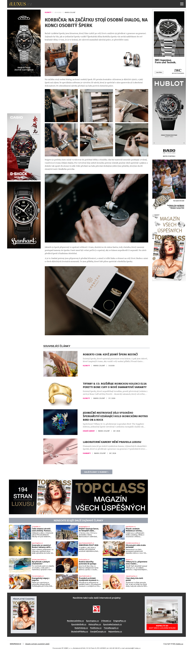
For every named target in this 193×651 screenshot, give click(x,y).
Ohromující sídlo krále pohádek (136, 546)
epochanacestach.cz (86, 543)
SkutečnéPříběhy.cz (79, 631)
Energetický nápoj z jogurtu (40, 579)
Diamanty (87, 453)
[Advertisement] (24, 94)
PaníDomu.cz (96, 628)
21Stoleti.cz (106, 621)
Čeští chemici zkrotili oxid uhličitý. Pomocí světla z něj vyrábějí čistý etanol (43, 530)
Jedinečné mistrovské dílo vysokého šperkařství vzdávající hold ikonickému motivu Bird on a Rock (115, 416)
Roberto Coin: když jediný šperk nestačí (110, 354)
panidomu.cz (131, 526)
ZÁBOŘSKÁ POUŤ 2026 (88, 545)
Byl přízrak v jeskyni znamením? (41, 563)
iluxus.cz (129, 559)
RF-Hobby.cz (178, 644)
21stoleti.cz (36, 526)
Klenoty (48, 12)
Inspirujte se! (162, 627)
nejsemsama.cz (131, 576)
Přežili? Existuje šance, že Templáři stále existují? (89, 530)
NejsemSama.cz (115, 631)
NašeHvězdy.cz (81, 628)
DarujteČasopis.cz (98, 631)
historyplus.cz (84, 559)
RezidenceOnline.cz (75, 621)
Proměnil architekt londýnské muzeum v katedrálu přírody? (88, 579)
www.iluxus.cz (15, 644)
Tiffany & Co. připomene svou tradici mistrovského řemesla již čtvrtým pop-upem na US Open (137, 563)
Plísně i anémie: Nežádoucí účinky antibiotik (134, 530)
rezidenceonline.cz (133, 543)
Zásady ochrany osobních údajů (37, 644)
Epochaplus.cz (92, 621)
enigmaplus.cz (84, 526)
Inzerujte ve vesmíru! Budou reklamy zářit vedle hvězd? (41, 546)
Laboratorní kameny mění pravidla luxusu (112, 442)
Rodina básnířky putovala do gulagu (87, 563)
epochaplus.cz (37, 543)
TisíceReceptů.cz (111, 628)
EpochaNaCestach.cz (112, 624)
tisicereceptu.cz (38, 576)
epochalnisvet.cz (85, 576)
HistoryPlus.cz (94, 624)
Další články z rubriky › (96, 472)
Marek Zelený (70, 12)
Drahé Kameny (89, 431)
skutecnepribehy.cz (39, 559)
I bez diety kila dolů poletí (134, 579)
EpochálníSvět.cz (78, 624)
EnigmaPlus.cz (119, 621)
